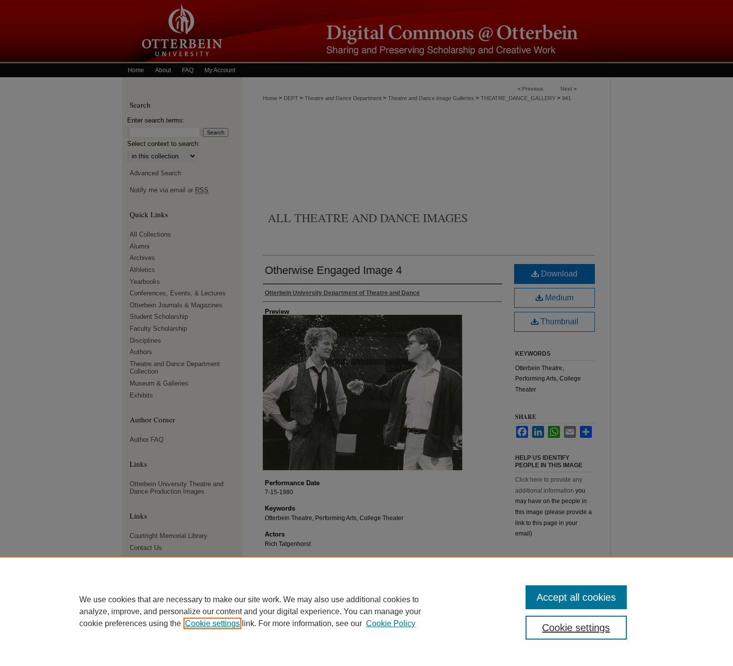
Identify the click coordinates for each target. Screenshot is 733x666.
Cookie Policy (390, 623)
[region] (366, 611)
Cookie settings (212, 623)
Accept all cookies (576, 597)
